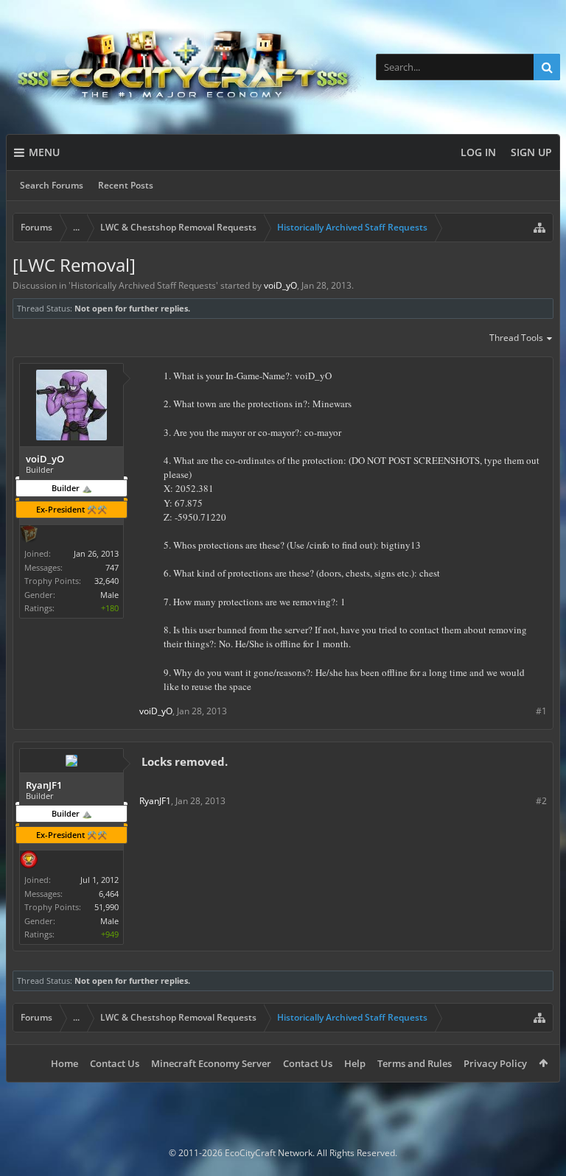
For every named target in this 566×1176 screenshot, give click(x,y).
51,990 (106, 906)
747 (112, 567)
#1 (541, 710)
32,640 (106, 580)
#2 (541, 800)
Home (64, 1063)
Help (355, 1063)
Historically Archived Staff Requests (143, 285)
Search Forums (51, 185)
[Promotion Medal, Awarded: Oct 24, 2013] (29, 535)
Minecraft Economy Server (211, 1063)
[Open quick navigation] (539, 228)
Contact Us (114, 1063)
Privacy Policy (495, 1063)
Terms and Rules (414, 1063)
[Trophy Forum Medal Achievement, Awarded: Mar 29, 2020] (29, 861)
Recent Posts (125, 185)
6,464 (109, 893)
